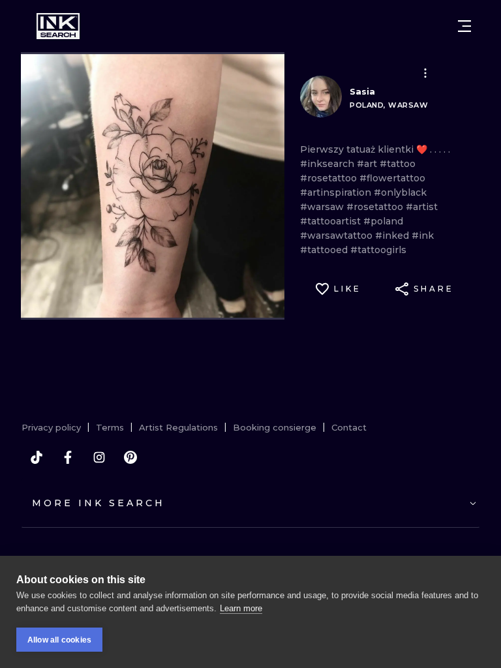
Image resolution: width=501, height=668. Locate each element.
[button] (425, 73)
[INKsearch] (58, 26)
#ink (423, 235)
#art (368, 164)
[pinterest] (130, 457)
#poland (383, 221)
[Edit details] (425, 73)
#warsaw (323, 207)
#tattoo (398, 164)
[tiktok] (36, 457)
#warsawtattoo (337, 235)
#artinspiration (337, 192)
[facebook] (68, 457)
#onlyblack (400, 192)
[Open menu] (464, 26)
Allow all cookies (59, 640)
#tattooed (325, 250)
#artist (422, 207)
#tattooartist (331, 221)
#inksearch (328, 164)
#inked (393, 235)
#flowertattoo (392, 178)
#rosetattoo (329, 178)
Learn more (241, 608)
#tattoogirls (378, 250)
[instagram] (99, 457)
